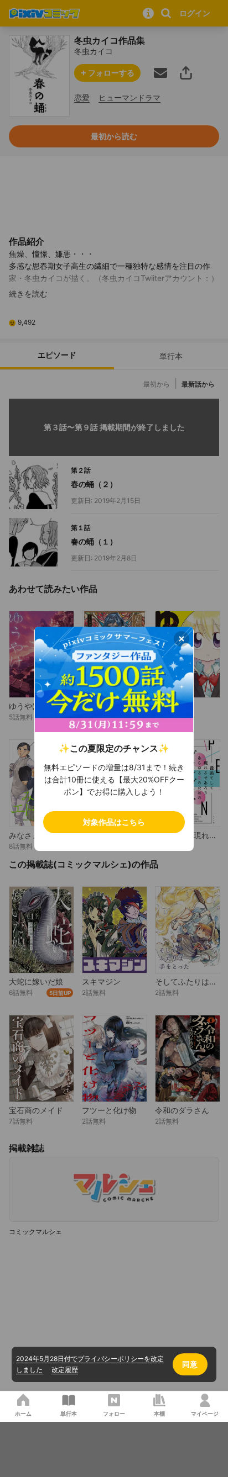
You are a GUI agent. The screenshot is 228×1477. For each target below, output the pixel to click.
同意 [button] (190, 1364)
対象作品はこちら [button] (114, 822)
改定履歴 (64, 1369)
